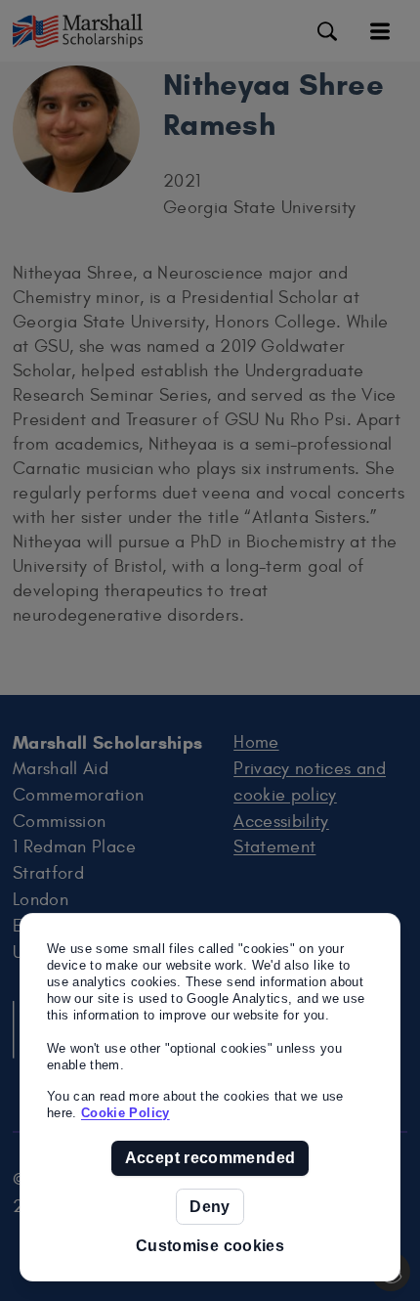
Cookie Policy (125, 1113)
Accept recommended (210, 1157)
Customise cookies (210, 1245)
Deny (209, 1206)
